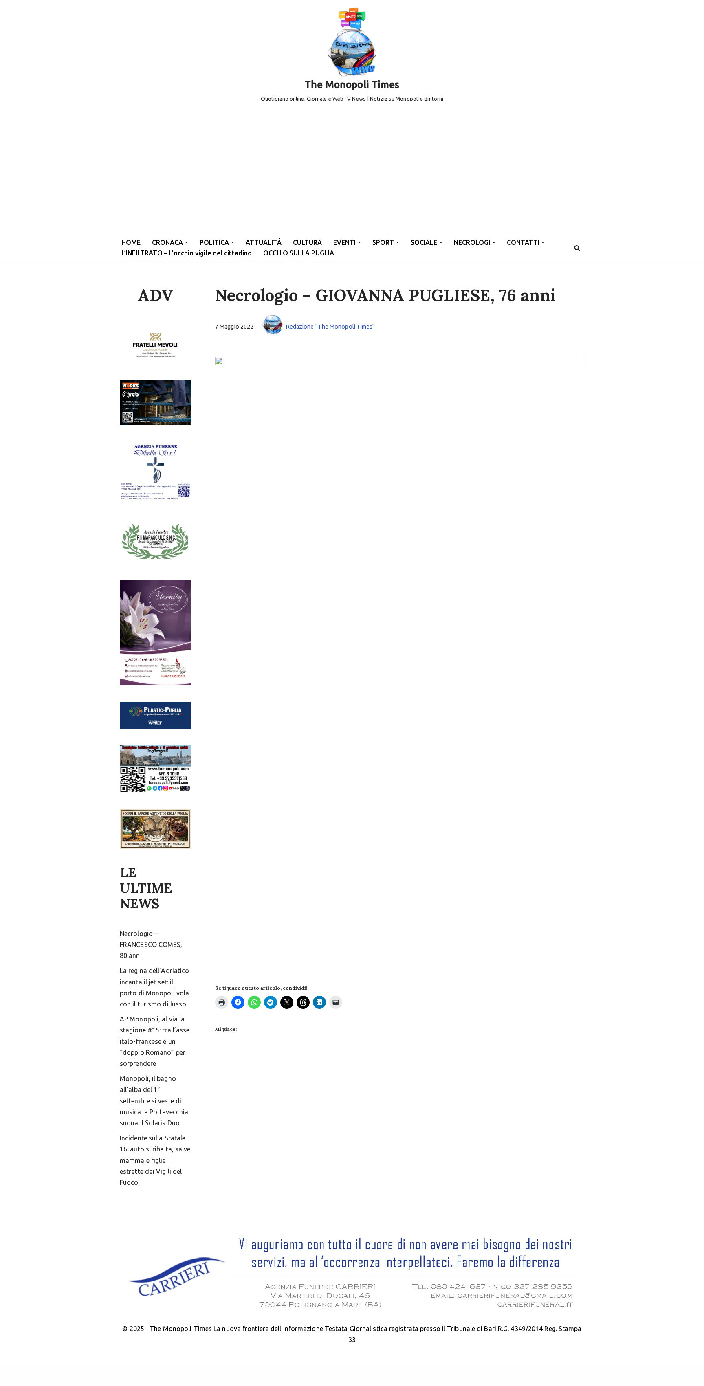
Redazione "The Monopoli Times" (330, 326)
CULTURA (307, 242)
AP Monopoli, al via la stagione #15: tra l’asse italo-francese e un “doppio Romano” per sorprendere (154, 1041)
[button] (186, 242)
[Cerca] (577, 248)
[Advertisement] (352, 173)
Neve (127, 1375)
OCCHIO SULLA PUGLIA (298, 253)
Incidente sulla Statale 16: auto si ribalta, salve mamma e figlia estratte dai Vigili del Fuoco (155, 1160)
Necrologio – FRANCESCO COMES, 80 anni (151, 944)
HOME (131, 242)
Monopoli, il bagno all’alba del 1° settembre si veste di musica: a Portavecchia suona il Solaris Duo (154, 1101)
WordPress (192, 1375)
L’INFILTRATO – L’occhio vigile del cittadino (186, 253)
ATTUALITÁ (264, 242)
